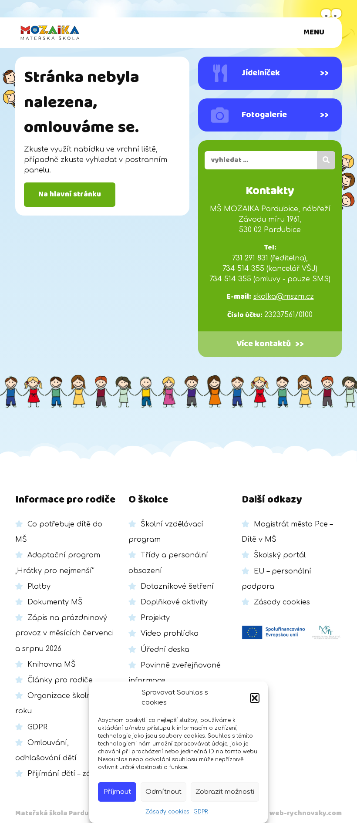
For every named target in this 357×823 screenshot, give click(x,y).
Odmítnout (163, 792)
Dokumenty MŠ (55, 602)
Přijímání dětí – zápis (64, 774)
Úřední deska (165, 650)
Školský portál (280, 555)
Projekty (155, 618)
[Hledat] (326, 160)
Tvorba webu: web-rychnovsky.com (282, 813)
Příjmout (117, 792)
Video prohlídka (170, 633)
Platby (39, 586)
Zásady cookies (167, 812)
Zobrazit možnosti (224, 792)
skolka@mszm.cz (283, 296)
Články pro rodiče (60, 680)
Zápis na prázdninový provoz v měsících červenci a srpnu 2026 (64, 633)
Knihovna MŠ (51, 664)
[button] (254, 698)
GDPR (200, 812)
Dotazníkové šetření (177, 586)
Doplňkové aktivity (174, 602)
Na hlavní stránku (69, 194)
